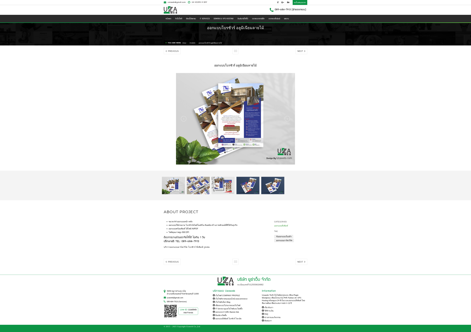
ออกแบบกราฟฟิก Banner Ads (227, 312)
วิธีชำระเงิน (268, 311)
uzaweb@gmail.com (177, 2)
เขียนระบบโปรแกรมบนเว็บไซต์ (227, 305)
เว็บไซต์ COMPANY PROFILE (227, 295)
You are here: (174, 43)
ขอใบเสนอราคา (300, 2)
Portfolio (192, 43)
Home (184, 43)
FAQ (266, 314)
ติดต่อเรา (268, 321)
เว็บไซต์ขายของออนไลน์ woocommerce (231, 299)
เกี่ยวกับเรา (268, 307)
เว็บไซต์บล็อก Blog (222, 302)
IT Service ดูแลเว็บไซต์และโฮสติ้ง (228, 309)
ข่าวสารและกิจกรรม (272, 317)
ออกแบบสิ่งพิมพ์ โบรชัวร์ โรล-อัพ (228, 319)
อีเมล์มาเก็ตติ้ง (221, 315)
